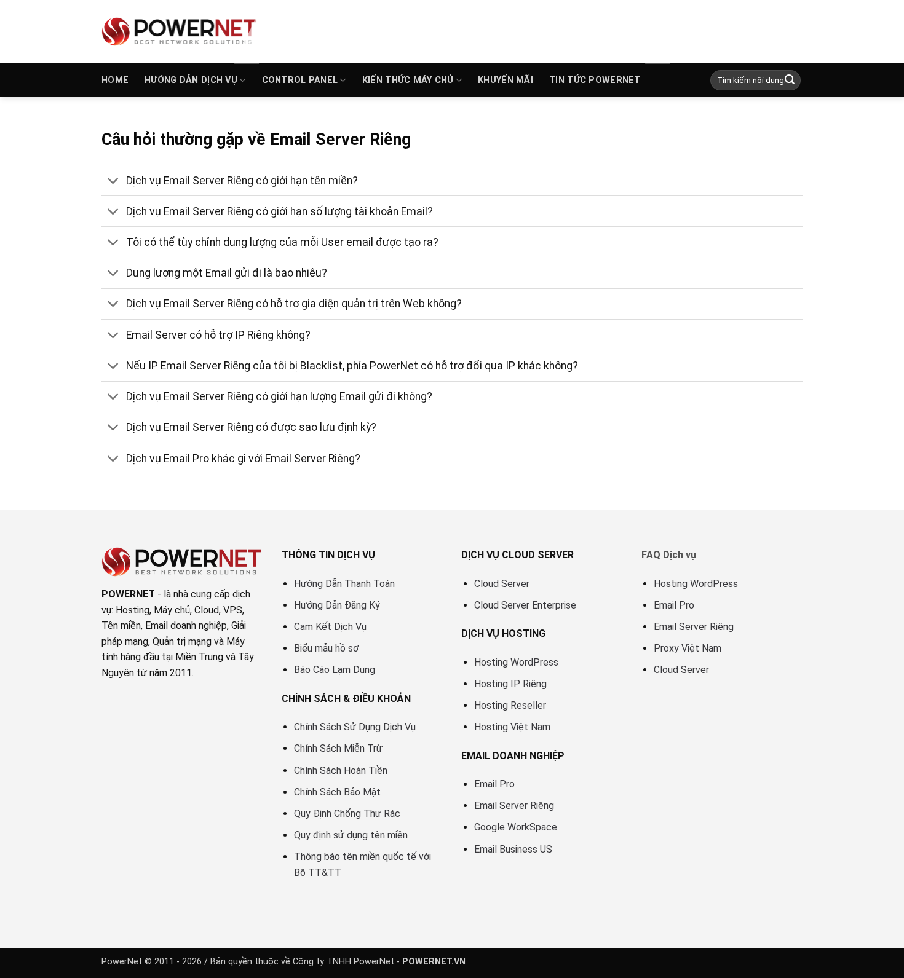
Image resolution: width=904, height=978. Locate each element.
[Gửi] (789, 80)
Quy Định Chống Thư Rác (347, 813)
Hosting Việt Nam (512, 727)
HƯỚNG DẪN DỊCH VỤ (191, 80)
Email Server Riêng (514, 805)
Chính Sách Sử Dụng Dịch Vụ (355, 727)
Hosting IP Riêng (510, 684)
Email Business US (513, 849)
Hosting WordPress (516, 662)
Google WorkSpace (515, 827)
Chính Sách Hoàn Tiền (340, 770)
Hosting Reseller (510, 705)
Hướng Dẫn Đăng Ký (337, 605)
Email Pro (494, 784)
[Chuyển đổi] (113, 181)
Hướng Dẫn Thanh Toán (344, 584)
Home (115, 80)
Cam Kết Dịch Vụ (330, 627)
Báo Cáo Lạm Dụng (334, 670)
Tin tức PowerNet (595, 80)
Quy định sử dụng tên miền (351, 835)
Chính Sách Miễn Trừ (338, 748)
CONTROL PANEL (300, 80)
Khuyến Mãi (505, 80)
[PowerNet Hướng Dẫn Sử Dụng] (179, 31)
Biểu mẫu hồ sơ (326, 648)
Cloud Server (501, 584)
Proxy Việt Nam (687, 648)
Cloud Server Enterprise (525, 605)
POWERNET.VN (434, 961)
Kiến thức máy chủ (408, 80)
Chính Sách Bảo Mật (337, 792)
